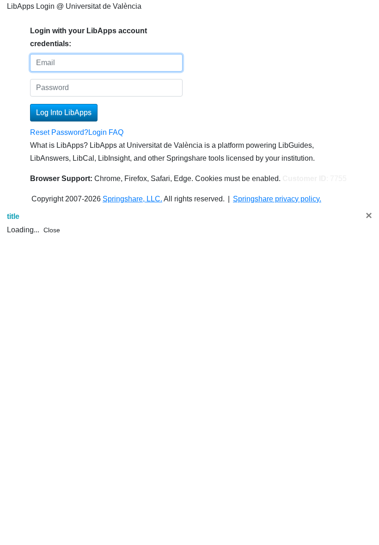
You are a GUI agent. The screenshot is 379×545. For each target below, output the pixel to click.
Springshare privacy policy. (277, 199)
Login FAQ (105, 132)
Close (51, 230)
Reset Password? (59, 132)
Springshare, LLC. (132, 199)
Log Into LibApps (64, 112)
